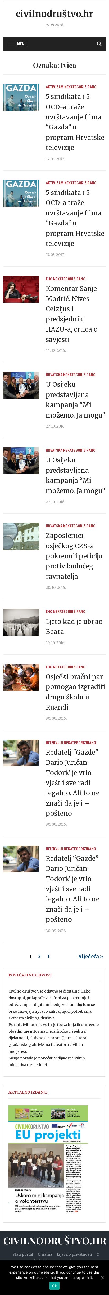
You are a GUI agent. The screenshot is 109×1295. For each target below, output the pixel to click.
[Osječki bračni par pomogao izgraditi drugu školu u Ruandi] (21, 677)
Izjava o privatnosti (74, 1254)
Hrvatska (54, 375)
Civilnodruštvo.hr (54, 14)
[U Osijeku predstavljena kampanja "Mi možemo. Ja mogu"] (21, 385)
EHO (49, 279)
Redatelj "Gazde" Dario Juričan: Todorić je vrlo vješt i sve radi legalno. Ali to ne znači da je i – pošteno (72, 783)
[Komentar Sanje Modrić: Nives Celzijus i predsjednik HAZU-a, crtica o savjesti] (21, 288)
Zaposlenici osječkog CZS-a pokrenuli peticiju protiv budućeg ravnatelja (74, 556)
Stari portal (22, 1254)
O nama (45, 1254)
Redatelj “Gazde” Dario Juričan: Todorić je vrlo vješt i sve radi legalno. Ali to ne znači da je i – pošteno (72, 889)
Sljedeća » (91, 956)
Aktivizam (54, 87)
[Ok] (102, 1277)
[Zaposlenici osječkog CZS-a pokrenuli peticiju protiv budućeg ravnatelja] (21, 536)
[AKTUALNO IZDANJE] (48, 1161)
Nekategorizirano (80, 87)
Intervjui (54, 743)
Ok (54, 1286)
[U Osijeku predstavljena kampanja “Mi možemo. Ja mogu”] (21, 460)
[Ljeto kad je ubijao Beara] (21, 621)
